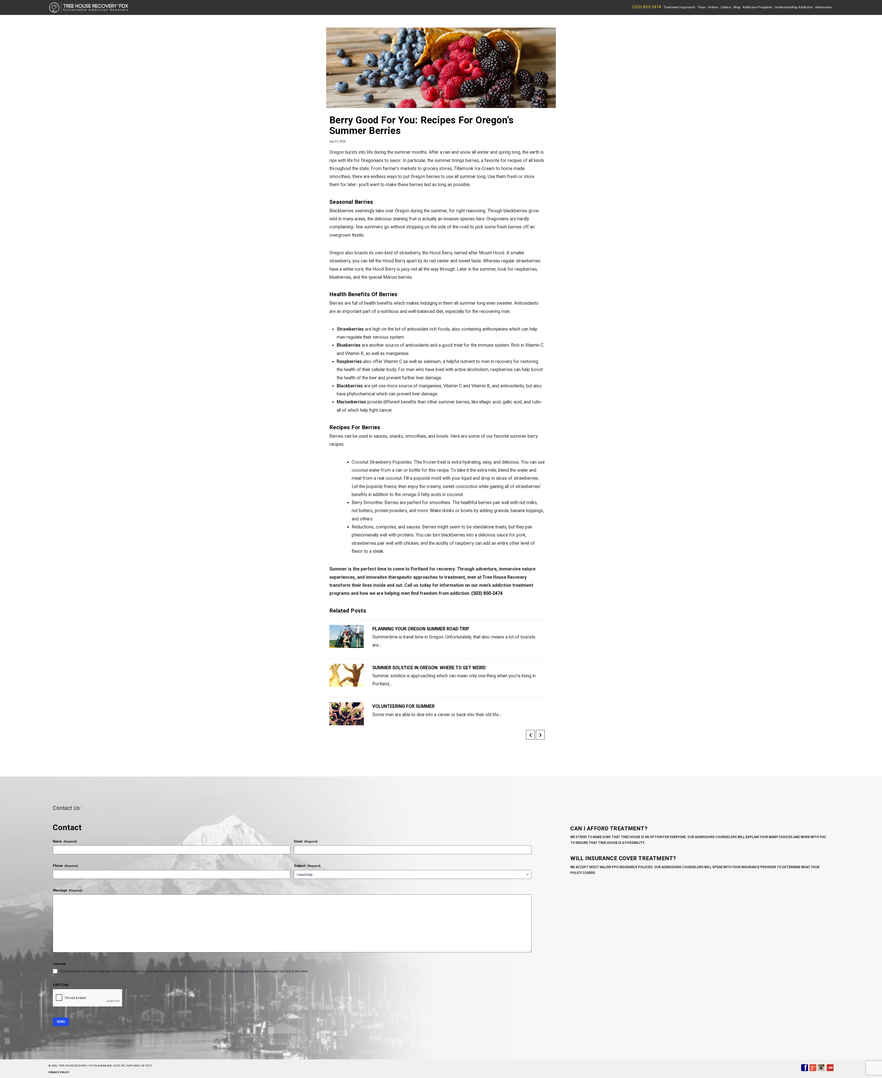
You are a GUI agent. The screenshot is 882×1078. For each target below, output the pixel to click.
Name (65, 841)
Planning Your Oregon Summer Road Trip (420, 629)
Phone (65, 866)
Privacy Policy (58, 1072)
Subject (307, 866)
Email (306, 841)
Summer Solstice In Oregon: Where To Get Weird (429, 667)
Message (67, 890)
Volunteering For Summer (403, 706)
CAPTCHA (60, 985)
